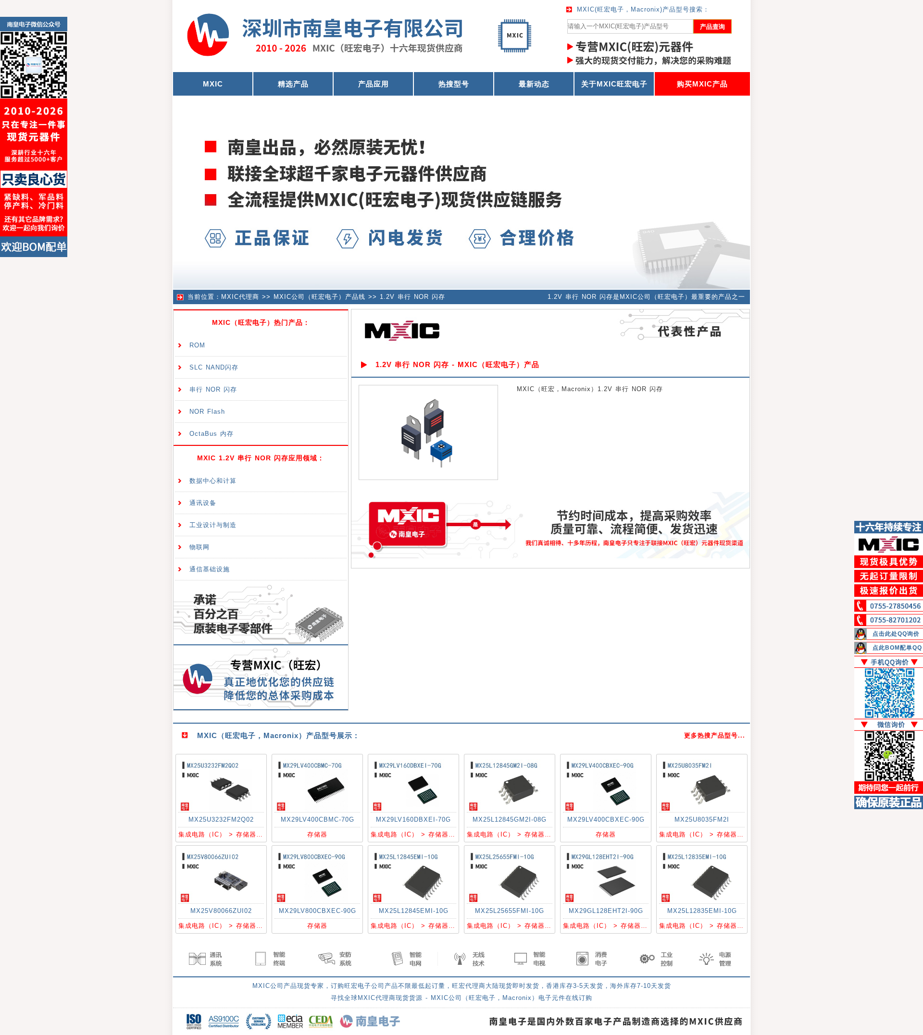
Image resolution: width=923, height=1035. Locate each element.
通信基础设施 (209, 569)
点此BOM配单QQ (897, 647)
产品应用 (373, 84)
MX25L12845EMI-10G (414, 910)
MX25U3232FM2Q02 (221, 819)
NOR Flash (207, 411)
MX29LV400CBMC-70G (317, 819)
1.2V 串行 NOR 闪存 (412, 296)
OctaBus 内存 (211, 433)
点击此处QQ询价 (896, 633)
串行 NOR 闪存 (213, 389)
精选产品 (293, 84)
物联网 (199, 547)
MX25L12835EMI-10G (702, 910)
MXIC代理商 (240, 296)
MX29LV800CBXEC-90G (317, 910)
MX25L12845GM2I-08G (510, 819)
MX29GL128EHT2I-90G (606, 910)
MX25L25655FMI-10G (509, 910)
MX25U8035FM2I (701, 819)
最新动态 (534, 84)
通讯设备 (202, 502)
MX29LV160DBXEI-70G (413, 819)
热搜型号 (453, 84)
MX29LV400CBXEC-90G (606, 819)
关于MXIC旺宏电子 (614, 84)
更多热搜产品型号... (714, 735)
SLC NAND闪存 (213, 367)
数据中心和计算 (213, 480)
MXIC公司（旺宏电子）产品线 (319, 296)
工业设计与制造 (213, 525)
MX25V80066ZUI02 (221, 910)
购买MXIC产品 (702, 84)
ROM (197, 345)
